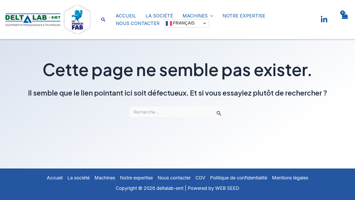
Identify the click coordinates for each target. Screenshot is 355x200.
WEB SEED (227, 188)
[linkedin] (324, 19)
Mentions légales (290, 177)
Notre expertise (243, 15)
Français (183, 23)
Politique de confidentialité (238, 177)
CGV (200, 177)
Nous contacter (138, 23)
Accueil (126, 15)
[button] (103, 19)
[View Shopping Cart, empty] (344, 19)
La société (159, 15)
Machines (195, 15)
